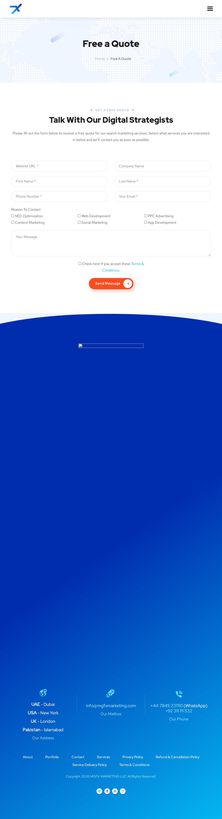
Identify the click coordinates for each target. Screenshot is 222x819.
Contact (78, 757)
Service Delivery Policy (89, 765)
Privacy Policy (132, 757)
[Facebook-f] (107, 791)
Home (100, 58)
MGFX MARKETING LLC (108, 776)
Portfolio (52, 757)
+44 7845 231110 (166, 705)
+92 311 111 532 (178, 711)
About (28, 757)
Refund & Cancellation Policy (177, 757)
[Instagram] (123, 791)
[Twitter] (99, 791)
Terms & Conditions (134, 765)
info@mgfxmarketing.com (111, 705)
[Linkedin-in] (115, 791)
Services (103, 757)
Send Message (107, 283)
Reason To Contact (26, 209)
